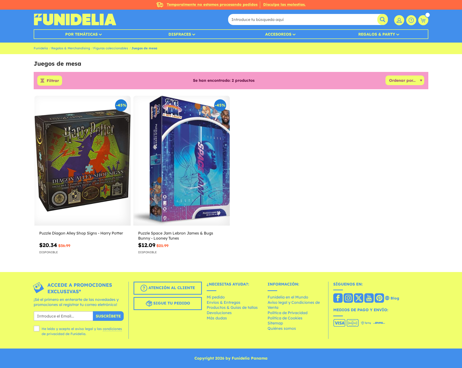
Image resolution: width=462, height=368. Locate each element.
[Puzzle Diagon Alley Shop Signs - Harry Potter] (82, 161)
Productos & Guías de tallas (232, 307)
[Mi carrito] (423, 20)
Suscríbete (108, 316)
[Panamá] (338, 298)
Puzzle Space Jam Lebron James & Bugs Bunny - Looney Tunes (175, 236)
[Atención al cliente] (411, 20)
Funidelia (41, 48)
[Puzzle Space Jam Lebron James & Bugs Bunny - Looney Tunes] (181, 161)
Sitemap (275, 323)
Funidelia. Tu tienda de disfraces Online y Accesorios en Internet (75, 19)
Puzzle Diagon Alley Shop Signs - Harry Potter (81, 233)
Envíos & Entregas (223, 302)
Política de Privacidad (288, 312)
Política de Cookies (285, 318)
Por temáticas (81, 34)
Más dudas (217, 318)
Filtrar (53, 80)
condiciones (112, 329)
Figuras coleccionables (110, 48)
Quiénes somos (282, 328)
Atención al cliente (171, 287)
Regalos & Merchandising (70, 48)
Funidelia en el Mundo (288, 297)
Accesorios (278, 34)
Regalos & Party (376, 34)
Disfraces (179, 34)
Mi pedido (216, 297)
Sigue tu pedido (171, 303)
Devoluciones (219, 312)
